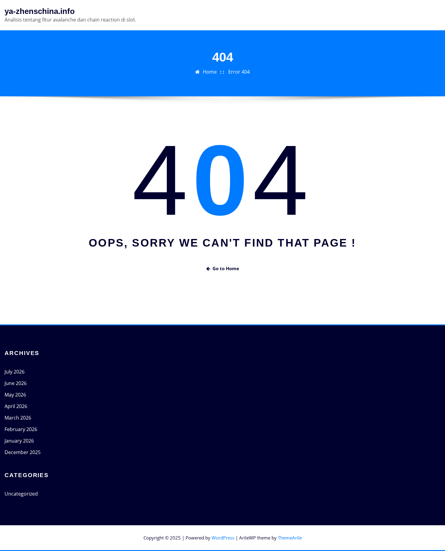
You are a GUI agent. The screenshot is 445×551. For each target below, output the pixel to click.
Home (210, 71)
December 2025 (23, 452)
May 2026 (15, 394)
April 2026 (16, 406)
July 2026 (15, 371)
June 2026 (16, 383)
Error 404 (239, 71)
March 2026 (18, 417)
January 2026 (19, 440)
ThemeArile (290, 538)
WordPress (223, 538)
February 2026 (21, 429)
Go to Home (226, 268)
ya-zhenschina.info (40, 11)
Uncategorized (21, 493)
